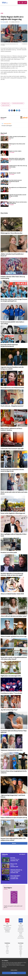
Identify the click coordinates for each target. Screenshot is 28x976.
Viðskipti (7, 946)
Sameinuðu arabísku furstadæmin (17, 103)
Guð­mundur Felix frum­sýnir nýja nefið (12, 448)
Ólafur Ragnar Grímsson (5, 103)
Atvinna (20, 947)
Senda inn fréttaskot (20, 938)
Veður (21, 950)
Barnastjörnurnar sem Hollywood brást (17, 187)
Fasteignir (20, 946)
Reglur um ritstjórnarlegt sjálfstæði (7, 926)
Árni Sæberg (3, 22)
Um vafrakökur (20, 936)
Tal (20, 956)
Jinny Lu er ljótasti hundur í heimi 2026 (12, 594)
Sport (7, 947)
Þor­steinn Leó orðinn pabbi (9, 552)
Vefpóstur (20, 935)
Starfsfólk (20, 932)
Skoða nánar (4, 966)
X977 (20, 954)
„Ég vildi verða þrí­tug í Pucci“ (9, 710)
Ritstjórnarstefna (20, 929)
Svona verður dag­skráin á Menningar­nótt (13, 513)
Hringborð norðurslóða (5, 105)
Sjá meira (14, 843)
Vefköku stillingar (14, 970)
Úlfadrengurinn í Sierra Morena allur (17, 143)
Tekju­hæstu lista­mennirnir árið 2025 (11, 750)
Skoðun (7, 950)
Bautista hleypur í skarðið (14, 173)
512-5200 (21, 925)
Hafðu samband (20, 928)
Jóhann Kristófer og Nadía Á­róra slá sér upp (13, 636)
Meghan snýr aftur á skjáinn (15, 151)
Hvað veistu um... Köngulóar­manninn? (12, 406)
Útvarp (7, 953)
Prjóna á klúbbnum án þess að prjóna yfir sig (14, 817)
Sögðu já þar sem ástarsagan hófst (11, 676)
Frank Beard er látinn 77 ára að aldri (11, 693)
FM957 (21, 953)
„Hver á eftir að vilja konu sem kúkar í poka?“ (14, 616)
